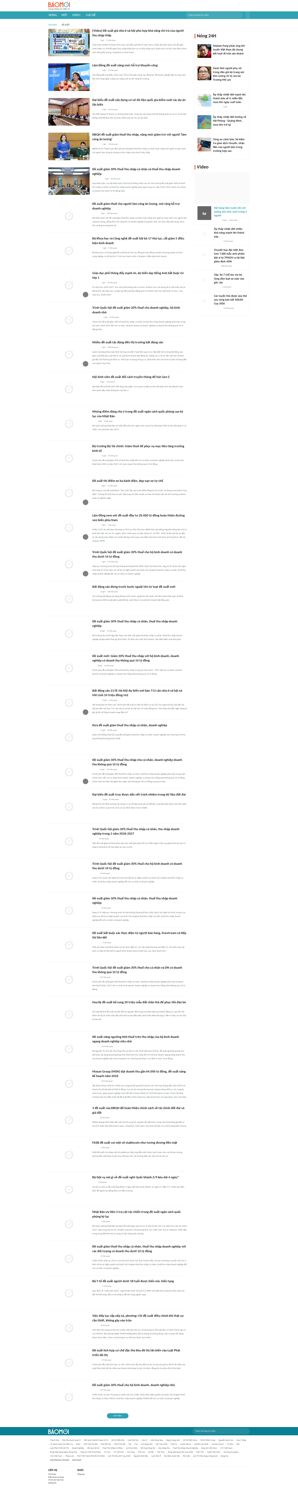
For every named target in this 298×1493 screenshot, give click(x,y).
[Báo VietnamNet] (95, 874)
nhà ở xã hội (119, 1444)
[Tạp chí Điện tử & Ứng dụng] (95, 1148)
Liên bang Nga (157, 1440)
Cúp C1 (144, 1440)
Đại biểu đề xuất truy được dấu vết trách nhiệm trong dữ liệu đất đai (139, 794)
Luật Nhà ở (156, 1456)
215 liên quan (112, 562)
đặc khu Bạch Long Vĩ (71, 1440)
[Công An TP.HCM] (94, 839)
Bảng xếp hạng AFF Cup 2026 (180, 1452)
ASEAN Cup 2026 (201, 1444)
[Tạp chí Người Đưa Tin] (95, 977)
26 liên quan (105, 1118)
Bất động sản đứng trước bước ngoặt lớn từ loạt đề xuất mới (133, 587)
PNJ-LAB (186, 1456)
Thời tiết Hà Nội (90, 1444)
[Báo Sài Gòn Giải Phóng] (95, 1326)
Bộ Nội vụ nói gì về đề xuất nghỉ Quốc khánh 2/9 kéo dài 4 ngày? (135, 1177)
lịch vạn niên (131, 1448)
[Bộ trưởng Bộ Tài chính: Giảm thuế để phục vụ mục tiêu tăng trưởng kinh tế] (69, 458)
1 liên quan (110, 382)
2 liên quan (108, 421)
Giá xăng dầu (146, 1444)
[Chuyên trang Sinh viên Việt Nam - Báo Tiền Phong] (95, 382)
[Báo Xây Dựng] (96, 700)
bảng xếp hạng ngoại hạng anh (63, 1452)
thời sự (174, 1444)
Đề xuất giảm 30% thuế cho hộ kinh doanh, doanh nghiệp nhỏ (133, 1385)
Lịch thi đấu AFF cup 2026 (119, 1456)
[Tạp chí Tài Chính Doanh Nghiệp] (95, 1047)
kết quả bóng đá (148, 1448)
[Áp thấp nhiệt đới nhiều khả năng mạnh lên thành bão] (204, 234)
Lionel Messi (185, 1444)
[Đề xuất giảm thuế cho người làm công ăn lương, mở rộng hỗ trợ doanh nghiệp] (69, 215)
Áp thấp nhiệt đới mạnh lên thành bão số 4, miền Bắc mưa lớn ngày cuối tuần (229, 98)
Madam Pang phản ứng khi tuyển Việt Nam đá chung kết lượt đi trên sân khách (229, 50)
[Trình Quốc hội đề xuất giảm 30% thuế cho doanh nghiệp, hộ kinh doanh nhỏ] (69, 319)
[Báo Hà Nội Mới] (95, 908)
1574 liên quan (107, 1047)
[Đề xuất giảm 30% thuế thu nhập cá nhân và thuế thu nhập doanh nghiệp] (69, 181)
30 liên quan (112, 283)
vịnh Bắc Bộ (106, 1444)
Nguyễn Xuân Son (225, 1440)
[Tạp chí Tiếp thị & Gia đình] (93, 666)
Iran (136, 1444)
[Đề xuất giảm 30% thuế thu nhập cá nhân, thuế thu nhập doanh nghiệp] (69, 633)
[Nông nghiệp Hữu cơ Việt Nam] (96, 1007)
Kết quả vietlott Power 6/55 (96, 1440)
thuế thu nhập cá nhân (112, 1448)
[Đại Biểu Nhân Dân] (95, 770)
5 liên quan (102, 1182)
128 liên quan (112, 347)
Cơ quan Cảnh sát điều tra (61, 1444)
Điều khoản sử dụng (56, 1477)
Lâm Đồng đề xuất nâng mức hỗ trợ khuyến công (125, 65)
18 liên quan (112, 730)
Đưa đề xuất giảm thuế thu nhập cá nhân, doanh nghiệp (129, 725)
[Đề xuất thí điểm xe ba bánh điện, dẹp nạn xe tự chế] (69, 492)
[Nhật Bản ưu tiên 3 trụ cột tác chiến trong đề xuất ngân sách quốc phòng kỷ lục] (69, 1224)
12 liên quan (111, 40)
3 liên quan (107, 943)
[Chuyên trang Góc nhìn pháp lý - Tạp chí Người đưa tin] (215, 156)
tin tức (107, 1452)
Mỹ (130, 1444)
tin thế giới (118, 1452)
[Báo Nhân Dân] (95, 40)
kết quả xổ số (93, 1448)
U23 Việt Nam (56, 1456)
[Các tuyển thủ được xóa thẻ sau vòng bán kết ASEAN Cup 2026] (204, 301)
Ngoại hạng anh (173, 1440)
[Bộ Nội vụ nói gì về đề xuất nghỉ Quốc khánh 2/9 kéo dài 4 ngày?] (69, 1189)
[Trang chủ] (59, 6)
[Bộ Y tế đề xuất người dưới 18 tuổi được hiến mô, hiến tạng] (69, 1293)
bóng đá (224, 1456)
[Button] (248, 15)
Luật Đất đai (133, 1440)
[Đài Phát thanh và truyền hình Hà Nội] (96, 283)
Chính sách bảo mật (55, 1480)
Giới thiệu (52, 1474)
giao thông (241, 1440)
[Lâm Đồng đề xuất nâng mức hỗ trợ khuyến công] (69, 77)
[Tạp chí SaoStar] (216, 58)
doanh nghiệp (78, 1448)
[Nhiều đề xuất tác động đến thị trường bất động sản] (69, 354)
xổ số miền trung (208, 1440)
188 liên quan (226, 266)
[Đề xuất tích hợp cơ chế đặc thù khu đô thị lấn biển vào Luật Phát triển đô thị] (69, 1362)
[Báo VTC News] (96, 144)
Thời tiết (200, 1452)
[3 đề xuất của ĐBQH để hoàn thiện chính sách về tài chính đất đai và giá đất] (69, 1120)
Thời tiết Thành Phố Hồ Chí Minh (91, 1456)
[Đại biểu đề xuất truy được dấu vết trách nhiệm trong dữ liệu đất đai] (69, 806)
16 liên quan (114, 317)
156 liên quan (228, 308)
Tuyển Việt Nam (213, 1452)
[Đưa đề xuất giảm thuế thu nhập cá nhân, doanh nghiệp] (69, 737)
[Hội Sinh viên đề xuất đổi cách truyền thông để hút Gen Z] (69, 389)
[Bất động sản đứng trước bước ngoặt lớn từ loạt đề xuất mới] (69, 598)
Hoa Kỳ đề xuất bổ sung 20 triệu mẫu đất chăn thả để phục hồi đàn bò (139, 1002)
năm (78, 1444)
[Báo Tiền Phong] (95, 214)
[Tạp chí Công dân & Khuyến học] (95, 631)
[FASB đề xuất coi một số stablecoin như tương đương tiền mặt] (69, 1154)
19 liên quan (112, 631)
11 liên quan (112, 486)
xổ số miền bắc (118, 1440)
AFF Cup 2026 (161, 1444)
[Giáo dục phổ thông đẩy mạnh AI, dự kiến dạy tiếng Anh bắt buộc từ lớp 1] (69, 285)
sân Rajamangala (231, 1452)
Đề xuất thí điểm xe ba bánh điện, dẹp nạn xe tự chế (127, 481)
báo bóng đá (164, 1448)
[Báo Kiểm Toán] (96, 562)
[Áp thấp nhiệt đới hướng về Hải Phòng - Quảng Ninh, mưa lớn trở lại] (204, 122)
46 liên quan (113, 144)
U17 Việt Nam (226, 1448)
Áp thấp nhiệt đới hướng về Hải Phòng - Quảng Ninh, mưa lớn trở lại (229, 121)
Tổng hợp (81, 1474)
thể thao (161, 1452)
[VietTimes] (95, 1390)
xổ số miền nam (190, 1440)
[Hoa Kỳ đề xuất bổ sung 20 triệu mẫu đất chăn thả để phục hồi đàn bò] (69, 1014)
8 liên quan (105, 1325)
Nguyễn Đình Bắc (141, 1456)
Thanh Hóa (54, 1440)
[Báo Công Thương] (96, 71)
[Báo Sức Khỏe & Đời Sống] (95, 730)
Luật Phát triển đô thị (59, 1448)
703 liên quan (112, 213)
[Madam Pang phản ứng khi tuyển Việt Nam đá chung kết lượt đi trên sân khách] (204, 51)
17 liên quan (113, 70)
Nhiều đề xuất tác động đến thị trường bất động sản (127, 342)
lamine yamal (217, 1444)
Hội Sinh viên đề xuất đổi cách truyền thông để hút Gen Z (131, 377)
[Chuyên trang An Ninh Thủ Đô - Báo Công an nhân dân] (94, 421)
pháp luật (70, 1456)
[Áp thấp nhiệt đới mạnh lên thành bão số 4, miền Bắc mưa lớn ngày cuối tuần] (204, 100)
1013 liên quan (107, 1081)
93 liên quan (114, 800)
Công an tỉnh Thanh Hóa (90, 1452)
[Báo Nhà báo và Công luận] (96, 248)
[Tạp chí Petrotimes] (96, 317)
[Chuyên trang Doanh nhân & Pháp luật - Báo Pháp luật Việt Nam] (95, 1081)
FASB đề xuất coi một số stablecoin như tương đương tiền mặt (134, 1143)
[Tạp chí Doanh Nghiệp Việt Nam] (95, 592)
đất (238, 1444)
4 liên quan (112, 248)
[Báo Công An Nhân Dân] (97, 179)
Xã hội (151, 1452)
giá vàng (131, 1452)
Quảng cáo (52, 1483)
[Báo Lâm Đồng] (96, 525)
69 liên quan (113, 110)
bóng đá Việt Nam (209, 1448)
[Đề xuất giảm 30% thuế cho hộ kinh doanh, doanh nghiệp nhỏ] (69, 1397)
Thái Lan (141, 1452)
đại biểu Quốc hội (172, 1456)
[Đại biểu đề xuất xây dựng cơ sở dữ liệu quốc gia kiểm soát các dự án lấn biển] (69, 112)
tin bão (230, 1444)
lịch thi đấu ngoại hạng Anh (205, 1456)
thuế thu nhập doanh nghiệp (185, 1448)
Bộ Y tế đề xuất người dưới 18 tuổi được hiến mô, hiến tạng (133, 1281)
